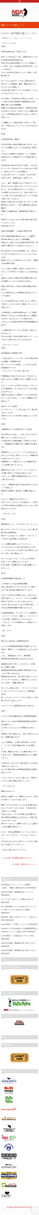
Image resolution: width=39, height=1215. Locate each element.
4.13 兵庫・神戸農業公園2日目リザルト (18, 858)
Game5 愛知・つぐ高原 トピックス (14, 924)
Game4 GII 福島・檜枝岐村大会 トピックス (17, 892)
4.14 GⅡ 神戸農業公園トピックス (18, 33)
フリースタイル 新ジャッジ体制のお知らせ (17, 899)
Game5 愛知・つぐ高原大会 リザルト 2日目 (17, 936)
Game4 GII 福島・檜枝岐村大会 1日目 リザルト (18, 950)
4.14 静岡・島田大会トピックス (24, 864)
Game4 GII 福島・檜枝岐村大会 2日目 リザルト (18, 943)
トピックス (22, 38)
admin (15, 38)
